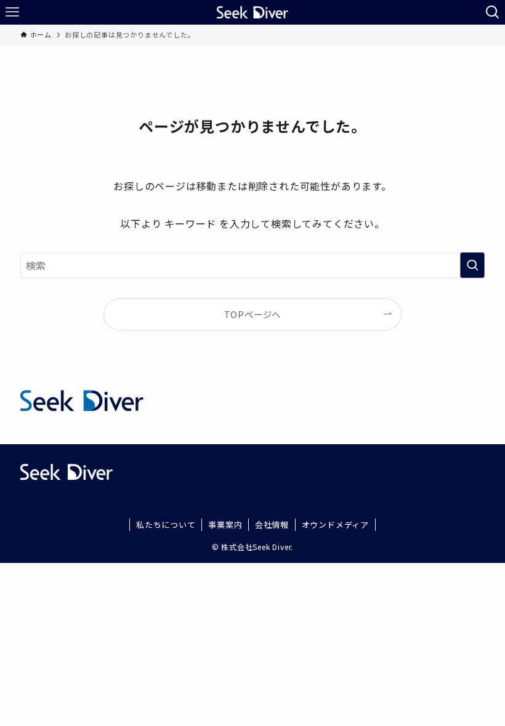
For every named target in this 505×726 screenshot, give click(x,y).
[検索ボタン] (492, 12)
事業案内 (225, 524)
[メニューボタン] (12, 12)
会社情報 (272, 524)
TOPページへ (252, 314)
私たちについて (166, 524)
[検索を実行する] (472, 265)
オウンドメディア (335, 524)
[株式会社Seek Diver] (252, 12)
